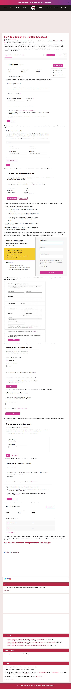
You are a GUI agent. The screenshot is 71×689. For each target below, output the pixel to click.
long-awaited (23, 41)
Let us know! (38, 676)
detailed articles (55, 672)
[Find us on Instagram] (10, 578)
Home (6, 7)
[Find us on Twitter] (5, 578)
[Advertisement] (35, 22)
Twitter (12, 552)
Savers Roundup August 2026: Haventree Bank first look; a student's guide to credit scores (27, 639)
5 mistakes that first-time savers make (15, 643)
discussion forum (43, 672)
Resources (48, 7)
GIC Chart (41, 7)
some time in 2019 (51, 41)
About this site (50, 685)
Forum (11, 7)
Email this (17, 552)
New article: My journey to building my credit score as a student (34, 2)
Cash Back (63, 7)
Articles (18, 7)
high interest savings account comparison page (24, 673)
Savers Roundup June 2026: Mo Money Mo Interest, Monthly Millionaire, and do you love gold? (28, 645)
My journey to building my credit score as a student (18, 640)
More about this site (8, 679)
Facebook (7, 552)
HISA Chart (25, 7)
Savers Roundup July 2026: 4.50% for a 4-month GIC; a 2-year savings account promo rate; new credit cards (31, 642)
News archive (7, 590)
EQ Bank (6, 41)
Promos (56, 7)
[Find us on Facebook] (8, 578)
